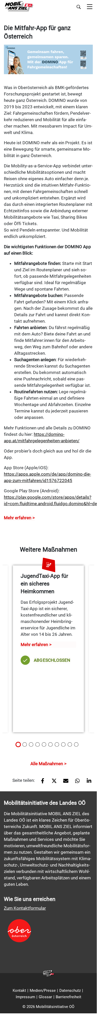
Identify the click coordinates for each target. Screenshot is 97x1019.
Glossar (45, 997)
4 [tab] (39, 746)
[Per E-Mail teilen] (64, 782)
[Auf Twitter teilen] (52, 782)
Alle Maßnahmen (46, 763)
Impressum (25, 997)
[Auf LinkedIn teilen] (87, 782)
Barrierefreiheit (68, 997)
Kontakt (19, 990)
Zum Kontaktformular (25, 908)
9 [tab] (71, 746)
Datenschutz (70, 990)
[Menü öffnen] (89, 7)
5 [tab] (45, 746)
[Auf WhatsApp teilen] (75, 782)
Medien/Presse (43, 990)
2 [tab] (26, 746)
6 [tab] (52, 746)
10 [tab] (79, 746)
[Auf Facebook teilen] (40, 782)
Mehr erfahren (17, 517)
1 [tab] (19, 746)
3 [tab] (32, 746)
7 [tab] (58, 746)
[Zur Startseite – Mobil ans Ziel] (19, 6)
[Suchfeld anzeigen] (79, 7)
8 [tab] (64, 746)
